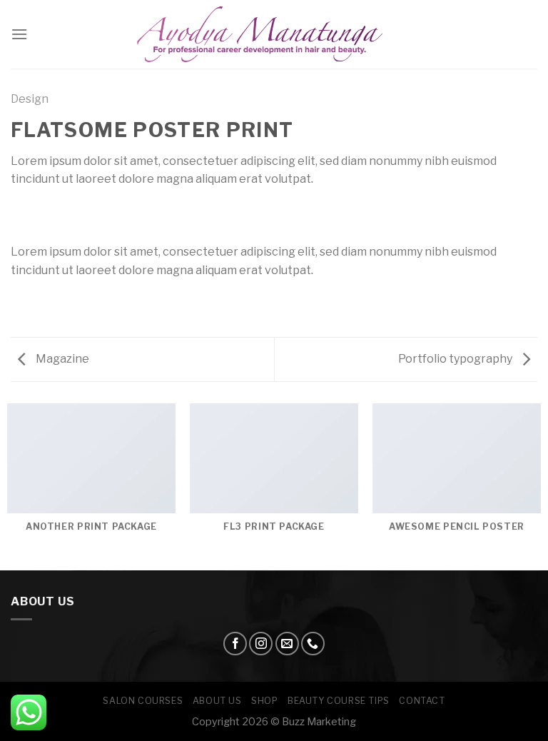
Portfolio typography (456, 359)
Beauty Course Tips (339, 700)
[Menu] (19, 33)
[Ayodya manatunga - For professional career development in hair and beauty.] (274, 34)
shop (264, 700)
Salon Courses (143, 700)
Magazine (61, 359)
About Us (217, 700)
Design (30, 99)
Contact (422, 700)
